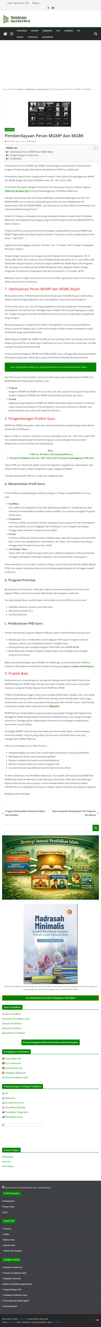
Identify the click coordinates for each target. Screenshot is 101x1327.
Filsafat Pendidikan (11, 1014)
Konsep (35, 30)
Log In (5, 1212)
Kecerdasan (8, 1166)
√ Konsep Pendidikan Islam (14, 1273)
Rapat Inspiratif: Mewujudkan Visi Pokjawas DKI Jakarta (74, 813)
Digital (20, 37)
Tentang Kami (8, 1201)
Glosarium (47, 37)
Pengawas (22, 30)
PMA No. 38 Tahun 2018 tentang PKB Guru (52, 454)
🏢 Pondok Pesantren (13, 1102)
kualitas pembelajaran (83, 666)
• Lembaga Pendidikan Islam (14, 1295)
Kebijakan (47, 30)
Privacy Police (8, 1206)
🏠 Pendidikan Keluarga (14, 1107)
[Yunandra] (5, 34)
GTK (58, 30)
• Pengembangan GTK (11, 1289)
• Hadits (5, 1234)
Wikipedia (54, 706)
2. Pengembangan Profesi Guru (23, 155)
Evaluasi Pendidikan (12, 1023)
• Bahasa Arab (8, 1239)
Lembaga (68, 30)
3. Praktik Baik (15, 158)
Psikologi (33, 37)
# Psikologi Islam (9, 1306)
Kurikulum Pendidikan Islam (16, 1018)
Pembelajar (7, 1156)
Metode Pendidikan (11, 1028)
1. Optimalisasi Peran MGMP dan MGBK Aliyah (30, 151)
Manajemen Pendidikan (13, 1033)
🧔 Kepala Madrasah (12, 1068)
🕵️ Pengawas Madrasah (14, 1072)
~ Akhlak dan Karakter (12, 1251)
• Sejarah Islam (8, 1245)
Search (96, 827)
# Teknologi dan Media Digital (15, 1300)
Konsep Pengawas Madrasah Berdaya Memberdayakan (50, 1042)
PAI (78, 30)
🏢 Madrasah (8, 1098)
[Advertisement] (50, 59)
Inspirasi (6, 1161)
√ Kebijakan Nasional (11, 1278)
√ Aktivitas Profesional (12, 1267)
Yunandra (22, 141)
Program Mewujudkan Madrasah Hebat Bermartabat (25, 813)
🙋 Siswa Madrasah (11, 1058)
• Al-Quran (6, 1228)
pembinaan (9, 130)
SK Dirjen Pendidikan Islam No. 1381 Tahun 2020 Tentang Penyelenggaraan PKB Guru (51, 458)
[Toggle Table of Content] (95, 148)
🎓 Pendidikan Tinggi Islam (15, 1112)
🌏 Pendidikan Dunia (12, 1116)
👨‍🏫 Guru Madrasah (11, 1063)
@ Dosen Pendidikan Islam (15, 1077)
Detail (75, 989)
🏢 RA (5, 1093)
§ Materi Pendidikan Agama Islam (17, 1284)
